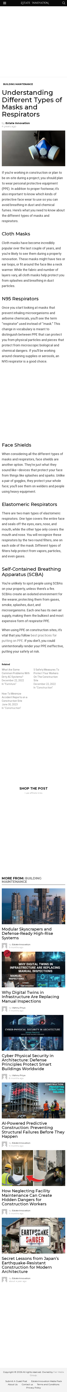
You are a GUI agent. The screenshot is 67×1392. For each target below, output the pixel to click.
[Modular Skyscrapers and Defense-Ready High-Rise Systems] (33, 906)
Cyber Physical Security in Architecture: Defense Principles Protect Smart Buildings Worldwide (28, 1062)
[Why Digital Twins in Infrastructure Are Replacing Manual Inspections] (33, 969)
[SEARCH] (63, 3)
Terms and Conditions (48, 1384)
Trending (7, 953)
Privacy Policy (33, 1387)
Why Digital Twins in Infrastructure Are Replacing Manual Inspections (30, 997)
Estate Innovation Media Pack (46, 1381)
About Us (13, 1384)
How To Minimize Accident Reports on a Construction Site (14, 697)
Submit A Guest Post (16, 1381)
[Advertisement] (33, 41)
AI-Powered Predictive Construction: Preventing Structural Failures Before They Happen (33, 1130)
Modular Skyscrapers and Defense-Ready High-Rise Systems (27, 933)
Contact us (27, 1384)
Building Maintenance (21, 880)
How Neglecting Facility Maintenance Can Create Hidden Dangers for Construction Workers (27, 1197)
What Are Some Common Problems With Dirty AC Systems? (16, 673)
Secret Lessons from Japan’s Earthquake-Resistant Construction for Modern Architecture (30, 1265)
